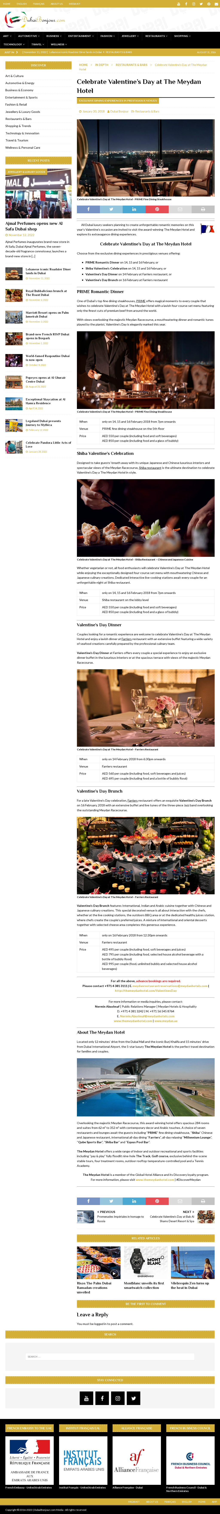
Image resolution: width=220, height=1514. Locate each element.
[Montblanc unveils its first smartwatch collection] (146, 1262)
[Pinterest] (208, 4)
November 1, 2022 (38, 343)
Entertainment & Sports (21, 97)
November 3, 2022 (38, 321)
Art (6, 36)
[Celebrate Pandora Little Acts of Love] (14, 447)
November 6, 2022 (38, 299)
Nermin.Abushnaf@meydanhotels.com (147, 1016)
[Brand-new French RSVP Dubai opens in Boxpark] (14, 338)
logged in (100, 1324)
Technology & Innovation (22, 133)
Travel (36, 44)
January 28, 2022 (38, 451)
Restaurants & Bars (147, 111)
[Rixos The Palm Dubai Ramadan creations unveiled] (99, 1262)
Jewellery (129, 36)
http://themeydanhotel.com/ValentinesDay (146, 990)
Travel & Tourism (16, 140)
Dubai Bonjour (119, 111)
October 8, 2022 (37, 364)
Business (52, 36)
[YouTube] (178, 4)
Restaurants (155, 36)
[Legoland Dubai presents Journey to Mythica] (14, 425)
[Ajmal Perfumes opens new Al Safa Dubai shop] (38, 193)
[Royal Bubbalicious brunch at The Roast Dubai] (14, 295)
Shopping (181, 36)
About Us (57, 3)
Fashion (106, 36)
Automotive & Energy (19, 83)
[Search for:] (110, 1356)
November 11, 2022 (39, 278)
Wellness (57, 44)
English (22, 3)
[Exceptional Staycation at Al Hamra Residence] (14, 403)
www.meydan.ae (165, 1021)
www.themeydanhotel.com (133, 1021)
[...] (33, 256)
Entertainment (79, 36)
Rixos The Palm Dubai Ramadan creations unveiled (94, 1287)
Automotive (27, 36)
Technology (12, 44)
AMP (214, 1501)
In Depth (101, 65)
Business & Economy (19, 90)
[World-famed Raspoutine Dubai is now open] (14, 360)
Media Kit (74, 3)
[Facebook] (186, 4)
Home (6, 3)
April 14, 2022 (36, 408)
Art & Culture (14, 76)
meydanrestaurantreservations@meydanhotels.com (170, 986)
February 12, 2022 (38, 429)
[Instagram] (193, 4)
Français (38, 3)
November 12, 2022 (21, 235)
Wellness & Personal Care (22, 147)
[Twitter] (201, 4)
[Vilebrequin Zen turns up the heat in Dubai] (193, 1262)
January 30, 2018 (93, 111)
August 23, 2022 (37, 386)
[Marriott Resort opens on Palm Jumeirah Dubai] (14, 317)
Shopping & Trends (18, 126)
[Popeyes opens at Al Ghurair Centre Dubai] (14, 382)
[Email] (216, 4)
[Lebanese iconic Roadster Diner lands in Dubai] (14, 273)
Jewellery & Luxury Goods (22, 112)
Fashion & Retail (16, 104)
